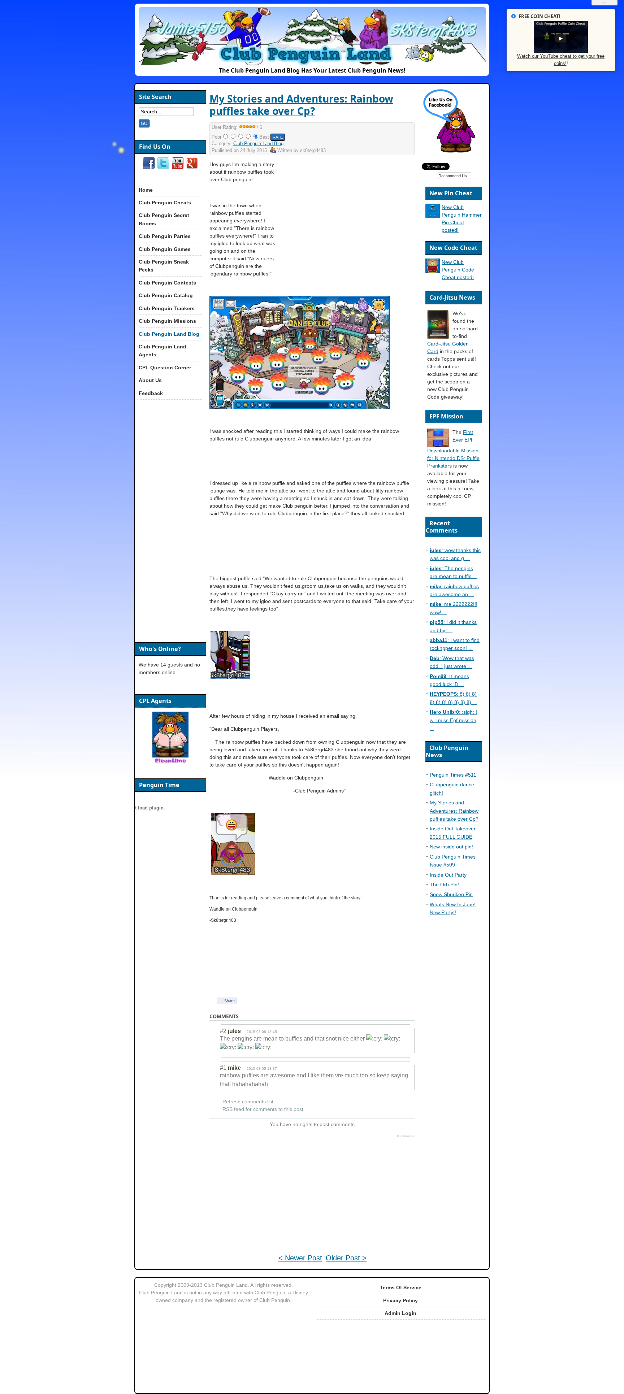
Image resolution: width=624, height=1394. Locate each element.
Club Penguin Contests (167, 283)
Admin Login (400, 1313)
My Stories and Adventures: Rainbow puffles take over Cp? (301, 105)
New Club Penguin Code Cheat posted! (458, 269)
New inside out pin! (451, 847)
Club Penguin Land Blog (258, 143)
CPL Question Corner (165, 367)
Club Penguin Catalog (166, 295)
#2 (223, 1031)
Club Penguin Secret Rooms (164, 219)
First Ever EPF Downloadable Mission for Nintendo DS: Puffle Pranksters (453, 449)
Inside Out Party (448, 875)
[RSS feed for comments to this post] (244, 1016)
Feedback (151, 393)
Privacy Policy (400, 1300)
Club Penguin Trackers (167, 308)
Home (146, 190)
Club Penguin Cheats (165, 202)
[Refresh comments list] (251, 1016)
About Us (150, 380)
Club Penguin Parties (165, 236)
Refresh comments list (247, 1101)
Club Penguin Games (165, 249)
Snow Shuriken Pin (451, 894)
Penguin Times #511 (453, 775)
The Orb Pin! (444, 884)
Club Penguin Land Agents (162, 350)
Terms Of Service (400, 1287)
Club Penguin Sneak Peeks (164, 266)
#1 (223, 1068)
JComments (405, 1136)
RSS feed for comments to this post (262, 1109)
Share (229, 1001)
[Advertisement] (352, 211)
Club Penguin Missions (167, 321)
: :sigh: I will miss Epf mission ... (453, 720)
